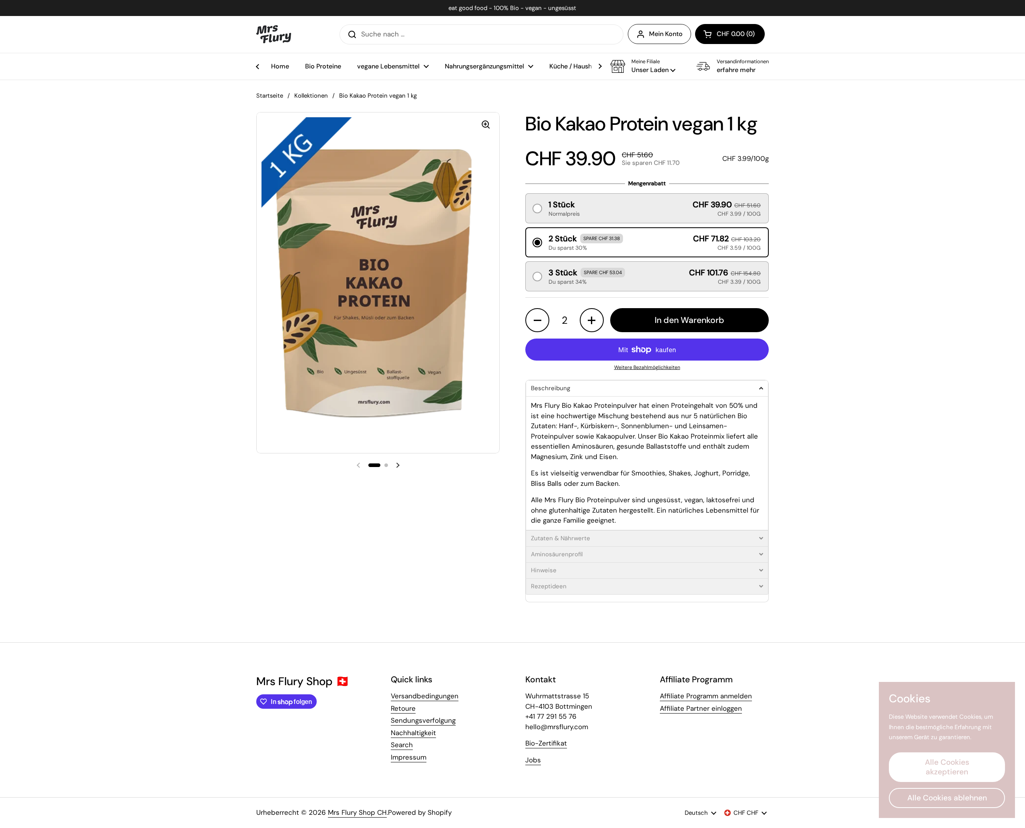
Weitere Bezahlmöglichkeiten (647, 367)
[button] (730, 34)
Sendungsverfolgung (423, 720)
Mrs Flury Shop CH (357, 812)
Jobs (533, 760)
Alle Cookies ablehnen (947, 798)
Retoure (403, 708)
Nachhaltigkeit (413, 732)
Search (402, 744)
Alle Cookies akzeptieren (947, 767)
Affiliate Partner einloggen (701, 708)
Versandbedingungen (424, 696)
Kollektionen (311, 96)
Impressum (408, 757)
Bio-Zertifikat (546, 743)
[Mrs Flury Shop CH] (273, 34)
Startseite (269, 96)
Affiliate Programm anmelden (706, 696)
